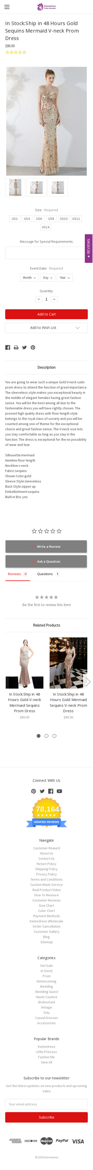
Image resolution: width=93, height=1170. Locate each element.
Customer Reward (46, 848)
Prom (47, 976)
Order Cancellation (47, 926)
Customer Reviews (46, 900)
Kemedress (46, 1046)
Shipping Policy (46, 869)
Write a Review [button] (49, 546)
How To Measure (46, 895)
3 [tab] (54, 736)
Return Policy (46, 863)
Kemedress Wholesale (46, 921)
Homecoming (46, 981)
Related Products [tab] (46, 625)
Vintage (46, 1007)
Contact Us (46, 858)
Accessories (46, 1023)
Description (46, 367)
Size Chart (46, 905)
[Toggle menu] (7, 7)
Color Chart (46, 910)
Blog (46, 937)
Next (88, 681)
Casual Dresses (46, 1017)
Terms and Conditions (46, 879)
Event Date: (46, 268)
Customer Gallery (47, 931)
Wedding (46, 986)
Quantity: (46, 291)
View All (46, 1062)
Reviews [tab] (14, 574)
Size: (46, 210)
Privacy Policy (46, 874)
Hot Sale (46, 965)
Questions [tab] (45, 574)
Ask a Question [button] (48, 561)
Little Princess (46, 1052)
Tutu (46, 1012)
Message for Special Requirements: (46, 241)
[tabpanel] (25, 678)
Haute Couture (46, 997)
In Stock (47, 971)
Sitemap (46, 942)
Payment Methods (46, 916)
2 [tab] (46, 736)
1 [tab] (38, 736)
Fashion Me (46, 1057)
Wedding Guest (46, 991)
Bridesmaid (46, 1002)
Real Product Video (46, 890)
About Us (46, 853)
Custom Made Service (46, 884)
